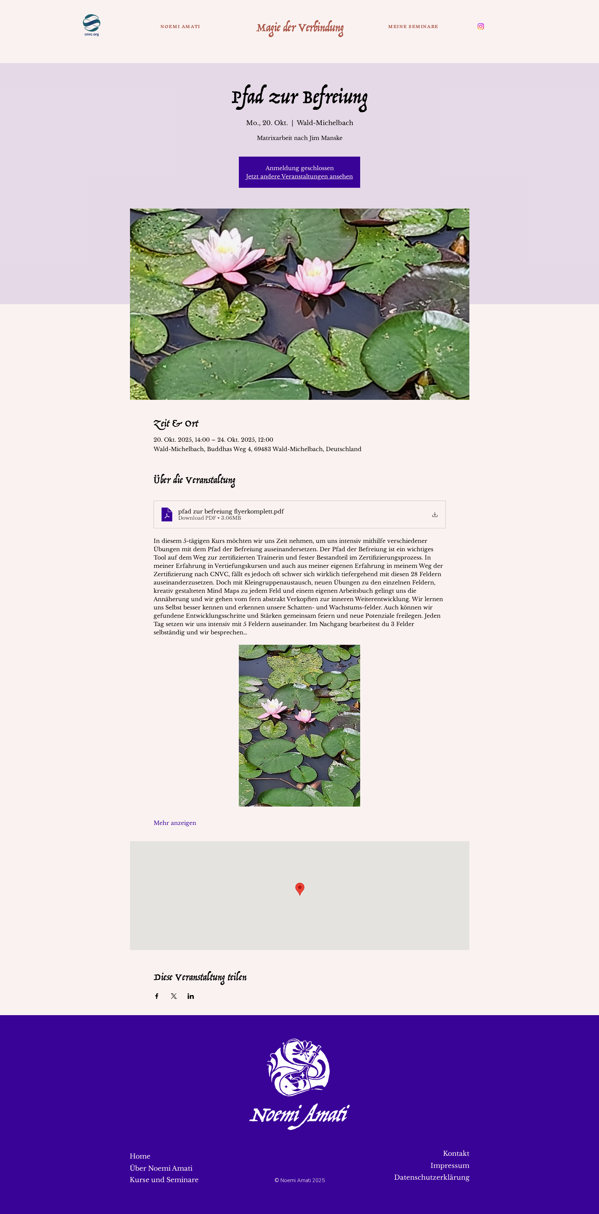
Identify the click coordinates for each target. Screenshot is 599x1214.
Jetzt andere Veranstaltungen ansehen (299, 176)
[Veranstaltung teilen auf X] (174, 996)
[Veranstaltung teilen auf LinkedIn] (191, 996)
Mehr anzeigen (175, 822)
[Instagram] (481, 26)
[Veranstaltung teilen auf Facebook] (157, 996)
